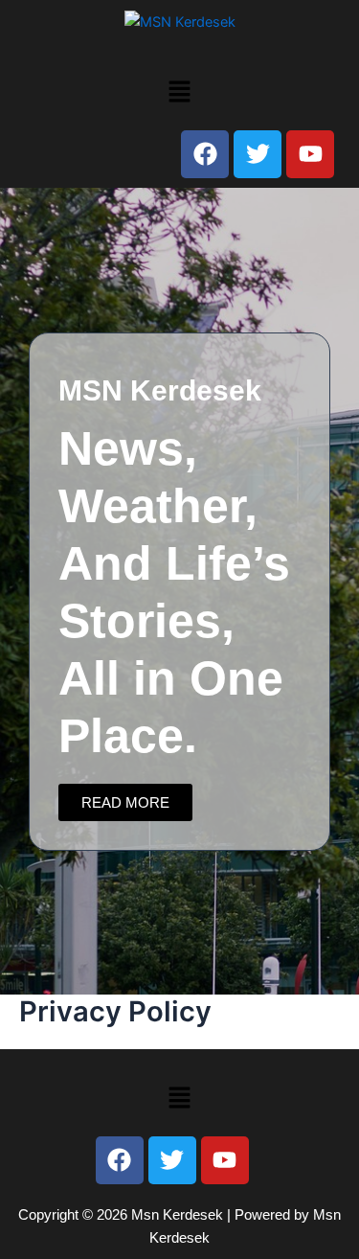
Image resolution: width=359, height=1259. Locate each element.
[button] (179, 91)
